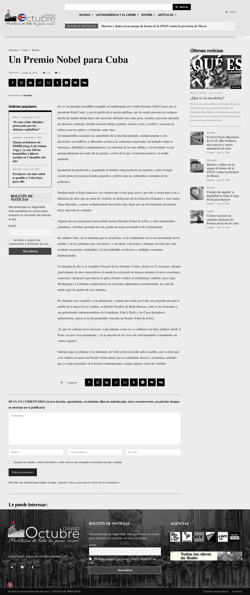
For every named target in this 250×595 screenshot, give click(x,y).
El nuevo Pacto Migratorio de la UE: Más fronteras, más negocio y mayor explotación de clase (223, 142)
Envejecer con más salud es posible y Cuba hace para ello (29, 177)
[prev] (227, 26)
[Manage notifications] (10, 585)
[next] (233, 26)
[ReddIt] (39, 83)
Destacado (212, 160)
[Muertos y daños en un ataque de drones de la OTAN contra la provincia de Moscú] (197, 165)
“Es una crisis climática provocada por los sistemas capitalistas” (28, 125)
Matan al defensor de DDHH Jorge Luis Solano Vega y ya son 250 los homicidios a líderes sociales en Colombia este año (30, 151)
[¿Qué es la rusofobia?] (215, 72)
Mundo (36, 50)
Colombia (17, 138)
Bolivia (16, 117)
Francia (210, 211)
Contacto (237, 591)
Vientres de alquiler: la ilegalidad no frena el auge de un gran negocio (145, 26)
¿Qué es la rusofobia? (207, 97)
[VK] (75, 83)
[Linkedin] (30, 83)
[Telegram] (66, 83)
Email (12, 226)
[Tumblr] (57, 83)
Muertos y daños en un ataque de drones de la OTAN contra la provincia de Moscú (223, 170)
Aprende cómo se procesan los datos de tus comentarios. (89, 482)
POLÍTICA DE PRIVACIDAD (66, 591)
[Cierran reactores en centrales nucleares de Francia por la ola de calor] (197, 217)
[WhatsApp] (21, 83)
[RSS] (12, 567)
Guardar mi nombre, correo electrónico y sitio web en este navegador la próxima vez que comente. (68, 462)
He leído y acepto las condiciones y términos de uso (28, 242)
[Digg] (84, 83)
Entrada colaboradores (216, 591)
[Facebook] (12, 83)
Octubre (27, 95)
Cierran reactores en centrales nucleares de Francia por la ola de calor (223, 219)
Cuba (25, 50)
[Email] (48, 83)
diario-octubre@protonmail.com (47, 556)
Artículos (13, 50)
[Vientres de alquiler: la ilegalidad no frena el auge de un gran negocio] (197, 193)
